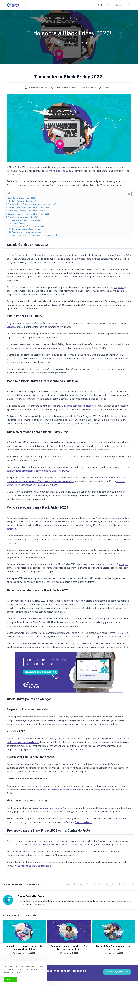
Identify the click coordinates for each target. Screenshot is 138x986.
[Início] (47, 42)
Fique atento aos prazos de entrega (26, 232)
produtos (77, 600)
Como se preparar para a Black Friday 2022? (28, 210)
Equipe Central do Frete (38, 87)
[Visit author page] (8, 899)
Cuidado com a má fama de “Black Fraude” (29, 226)
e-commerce (45, 358)
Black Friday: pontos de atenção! (23, 217)
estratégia (12, 528)
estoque (123, 564)
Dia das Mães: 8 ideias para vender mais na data (113, 948)
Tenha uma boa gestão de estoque (26, 229)
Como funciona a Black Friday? (24, 201)
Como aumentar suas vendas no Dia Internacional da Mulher (69, 948)
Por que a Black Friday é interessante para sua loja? (32, 204)
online (126, 517)
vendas (10, 326)
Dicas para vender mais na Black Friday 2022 (28, 214)
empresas (119, 287)
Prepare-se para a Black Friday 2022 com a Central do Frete (35, 235)
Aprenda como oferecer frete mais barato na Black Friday (24, 948)
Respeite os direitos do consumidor (26, 220)
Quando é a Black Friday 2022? (22, 198)
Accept (10, 979)
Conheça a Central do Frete (117, 972)
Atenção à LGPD (18, 223)
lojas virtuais (61, 170)
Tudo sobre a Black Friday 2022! (79, 42)
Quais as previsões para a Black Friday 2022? (28, 207)
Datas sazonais (89, 87)
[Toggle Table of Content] (128, 194)
